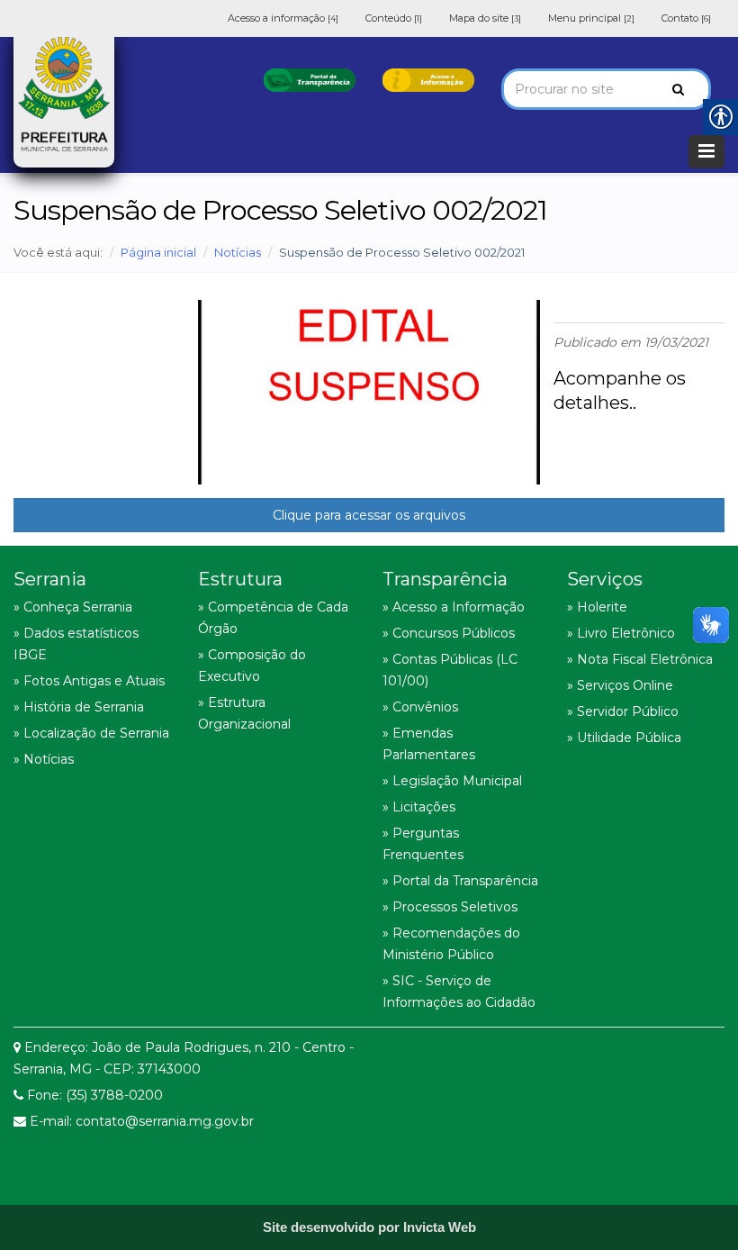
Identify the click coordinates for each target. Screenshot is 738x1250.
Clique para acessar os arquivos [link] (369, 515)
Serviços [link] (605, 579)
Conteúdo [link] (393, 18)
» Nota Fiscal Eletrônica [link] (640, 659)
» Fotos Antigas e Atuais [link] (89, 681)
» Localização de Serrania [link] (91, 733)
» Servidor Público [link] (623, 711)
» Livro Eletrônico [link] (621, 633)
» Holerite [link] (597, 607)
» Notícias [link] (44, 759)
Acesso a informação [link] (283, 18)
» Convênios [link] (420, 707)
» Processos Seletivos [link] (450, 907)
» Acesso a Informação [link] (453, 607)
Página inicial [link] (158, 252)
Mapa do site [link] (485, 18)
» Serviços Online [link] (620, 685)
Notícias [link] (237, 252)
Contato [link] (686, 18)
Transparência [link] (445, 579)
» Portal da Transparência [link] (460, 881)
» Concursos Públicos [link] (448, 633)
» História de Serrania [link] (79, 707)
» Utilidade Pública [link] (624, 737)
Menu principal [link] (591, 18)
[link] (310, 79)
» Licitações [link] (418, 807)
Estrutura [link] (240, 579)
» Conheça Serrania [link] (73, 607)
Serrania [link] (50, 579)
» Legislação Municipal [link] (452, 781)
